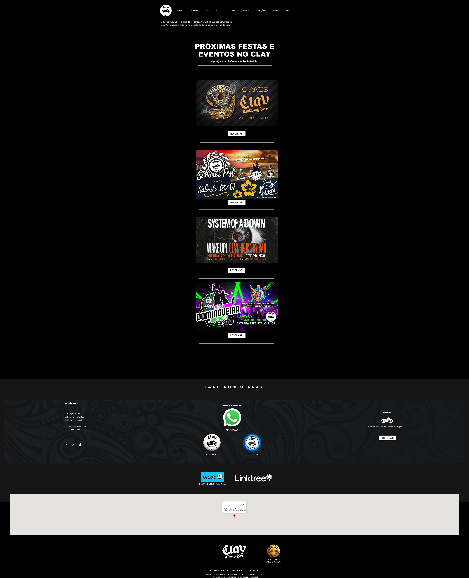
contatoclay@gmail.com (75, 426)
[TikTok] (80, 444)
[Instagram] (73, 444)
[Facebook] (66, 444)
